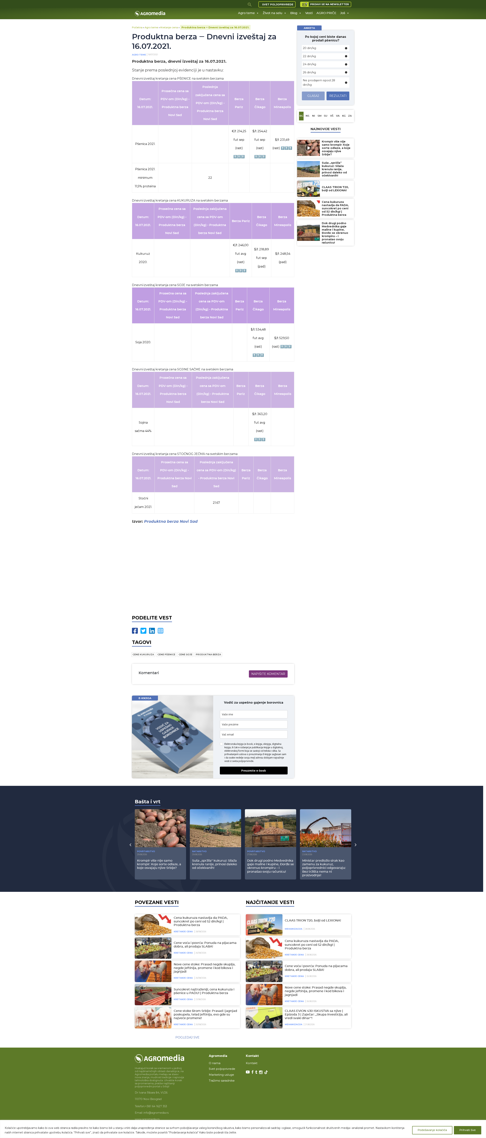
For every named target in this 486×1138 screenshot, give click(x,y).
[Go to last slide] (130, 845)
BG (301, 116)
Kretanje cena (169, 27)
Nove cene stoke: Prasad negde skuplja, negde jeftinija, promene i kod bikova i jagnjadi (204, 968)
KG (344, 116)
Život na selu (272, 13)
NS (307, 116)
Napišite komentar (268, 674)
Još (342, 13)
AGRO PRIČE (326, 13)
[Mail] (160, 631)
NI (313, 116)
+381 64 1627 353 (156, 1106)
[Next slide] (355, 845)
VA (338, 116)
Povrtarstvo (146, 851)
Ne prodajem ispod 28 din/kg (319, 82)
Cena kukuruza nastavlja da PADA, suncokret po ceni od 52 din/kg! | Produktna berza (201, 921)
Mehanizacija (293, 929)
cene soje (185, 654)
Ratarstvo (199, 851)
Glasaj (313, 96)
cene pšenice (166, 654)
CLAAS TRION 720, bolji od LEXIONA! (313, 920)
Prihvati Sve (467, 1130)
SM (319, 116)
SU (325, 116)
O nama (214, 1063)
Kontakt (251, 1063)
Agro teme (246, 13)
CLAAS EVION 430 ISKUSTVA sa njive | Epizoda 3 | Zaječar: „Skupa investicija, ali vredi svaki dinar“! (316, 1014)
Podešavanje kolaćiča (432, 1130)
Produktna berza (208, 654)
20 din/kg (309, 48)
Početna (137, 27)
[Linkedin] (152, 631)
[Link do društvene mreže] (248, 1071)
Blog (293, 13)
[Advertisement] (213, 568)
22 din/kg (309, 56)
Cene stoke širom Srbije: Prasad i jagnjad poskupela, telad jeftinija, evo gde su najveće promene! (205, 1014)
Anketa (309, 27)
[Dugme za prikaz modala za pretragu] (250, 4)
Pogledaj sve (187, 1037)
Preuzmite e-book (253, 770)
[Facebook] (135, 631)
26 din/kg (309, 72)
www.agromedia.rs (147, 1119)
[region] (243, 1129)
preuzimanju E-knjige (260, 754)
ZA (350, 116)
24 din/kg (309, 64)
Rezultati (338, 96)
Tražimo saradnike (222, 1080)
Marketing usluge (221, 1074)
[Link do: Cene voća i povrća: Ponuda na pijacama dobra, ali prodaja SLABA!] (152, 948)
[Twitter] (143, 631)
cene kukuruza (143, 654)
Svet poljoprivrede (277, 4)
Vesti (309, 13)
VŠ (331, 116)
